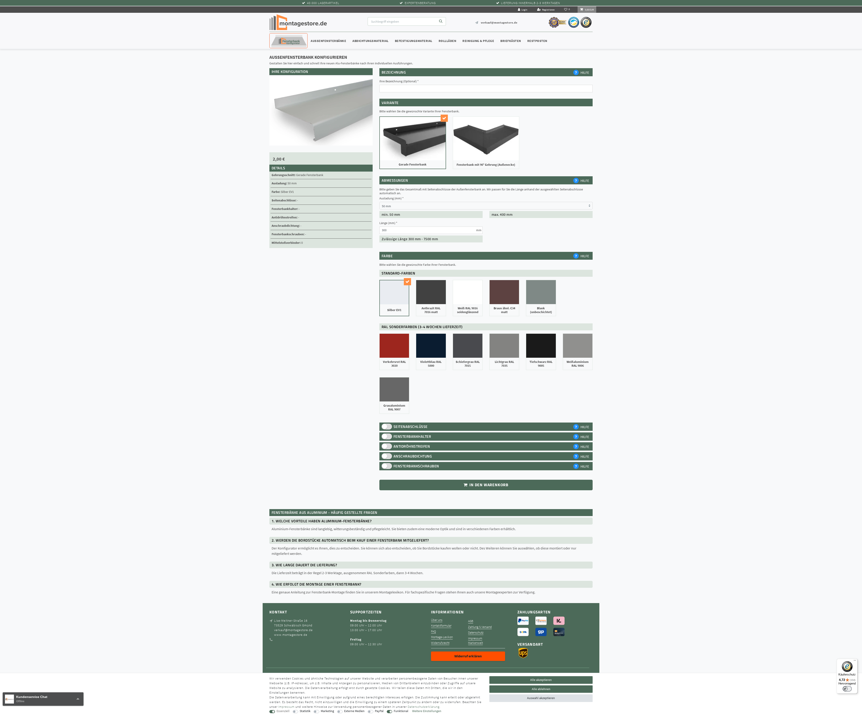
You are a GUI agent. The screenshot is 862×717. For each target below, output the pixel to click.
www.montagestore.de (290, 635)
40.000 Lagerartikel (323, 3)
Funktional (401, 711)
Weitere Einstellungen (426, 711)
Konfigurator (283, 37)
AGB (470, 621)
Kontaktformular (441, 626)
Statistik (305, 711)
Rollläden (447, 41)
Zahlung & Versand (480, 627)
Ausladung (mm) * (391, 198)
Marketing (327, 711)
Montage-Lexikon (442, 637)
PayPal (379, 711)
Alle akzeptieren (541, 680)
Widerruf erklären (468, 656)
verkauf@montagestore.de (499, 22)
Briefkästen (510, 41)
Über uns (436, 620)
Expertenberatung (420, 3)
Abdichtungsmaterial (370, 41)
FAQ (433, 631)
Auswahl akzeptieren (541, 698)
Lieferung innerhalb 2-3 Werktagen (530, 3)
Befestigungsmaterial (413, 41)
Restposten (537, 41)
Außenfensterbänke (328, 41)
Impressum (475, 638)
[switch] (847, 688)
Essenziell (283, 711)
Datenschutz (476, 632)
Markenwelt (475, 643)
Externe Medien (354, 711)
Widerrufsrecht (440, 643)
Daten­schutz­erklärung (424, 707)
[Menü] (855, 661)
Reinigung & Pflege (478, 41)
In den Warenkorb (488, 484)
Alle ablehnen (541, 689)
